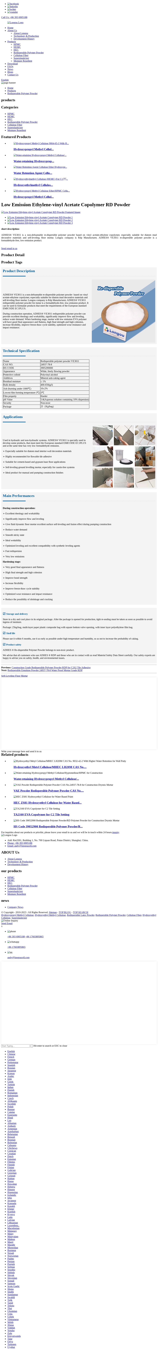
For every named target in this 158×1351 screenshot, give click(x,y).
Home (10, 27)
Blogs (10, 72)
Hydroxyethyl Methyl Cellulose (50, 915)
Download (12, 63)
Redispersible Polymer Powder (29, 52)
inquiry (115, 832)
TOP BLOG (65, 912)
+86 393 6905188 (16, 936)
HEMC (17, 47)
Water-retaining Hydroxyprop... (34, 161)
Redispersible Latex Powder (80, 915)
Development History (24, 38)
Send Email (6, 923)
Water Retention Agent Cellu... (33, 173)
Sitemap (53, 912)
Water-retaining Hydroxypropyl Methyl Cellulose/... (46, 778)
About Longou (21, 33)
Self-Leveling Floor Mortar (14, 676)
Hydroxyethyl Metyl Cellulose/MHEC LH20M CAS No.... (50, 767)
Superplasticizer (21, 58)
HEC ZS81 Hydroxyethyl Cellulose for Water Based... (48, 802)
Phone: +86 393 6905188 (19, 843)
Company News (15, 907)
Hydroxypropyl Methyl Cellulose (17, 915)
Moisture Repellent (23, 61)
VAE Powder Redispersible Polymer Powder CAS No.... (49, 790)
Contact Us (12, 74)
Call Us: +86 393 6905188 (14, 17)
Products (11, 41)
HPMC (17, 44)
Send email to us (9, 248)
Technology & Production (26, 36)
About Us (12, 30)
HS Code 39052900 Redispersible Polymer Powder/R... (48, 826)
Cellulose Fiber (21, 55)
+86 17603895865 (34, 936)
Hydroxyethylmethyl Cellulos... (33, 185)
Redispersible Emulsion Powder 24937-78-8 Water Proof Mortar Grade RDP (45, 670)
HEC (16, 50)
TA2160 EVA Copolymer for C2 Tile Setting (41, 814)
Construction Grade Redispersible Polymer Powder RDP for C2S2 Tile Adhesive (51, 667)
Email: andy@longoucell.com (21, 846)
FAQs (10, 66)
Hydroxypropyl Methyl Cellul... (34, 149)
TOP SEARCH (80, 912)
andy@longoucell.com (18, 957)
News (10, 69)
